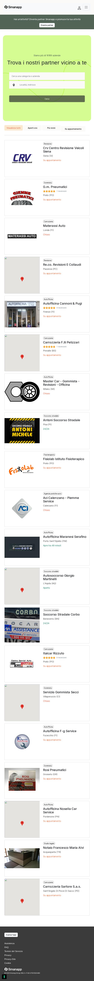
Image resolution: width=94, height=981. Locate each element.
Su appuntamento (73, 129)
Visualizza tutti (14, 128)
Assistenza (9, 943)
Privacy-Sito (10, 959)
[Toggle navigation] (86, 7)
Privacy (7, 955)
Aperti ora (32, 128)
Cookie (7, 963)
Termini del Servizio (13, 951)
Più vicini (51, 128)
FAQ (6, 947)
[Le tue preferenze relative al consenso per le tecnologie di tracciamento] (4, 976)
